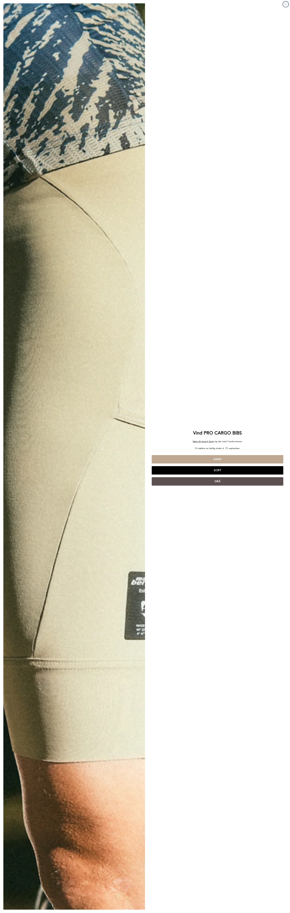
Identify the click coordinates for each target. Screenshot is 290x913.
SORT (217, 470)
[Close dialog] (286, 4)
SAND (217, 459)
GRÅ (217, 481)
